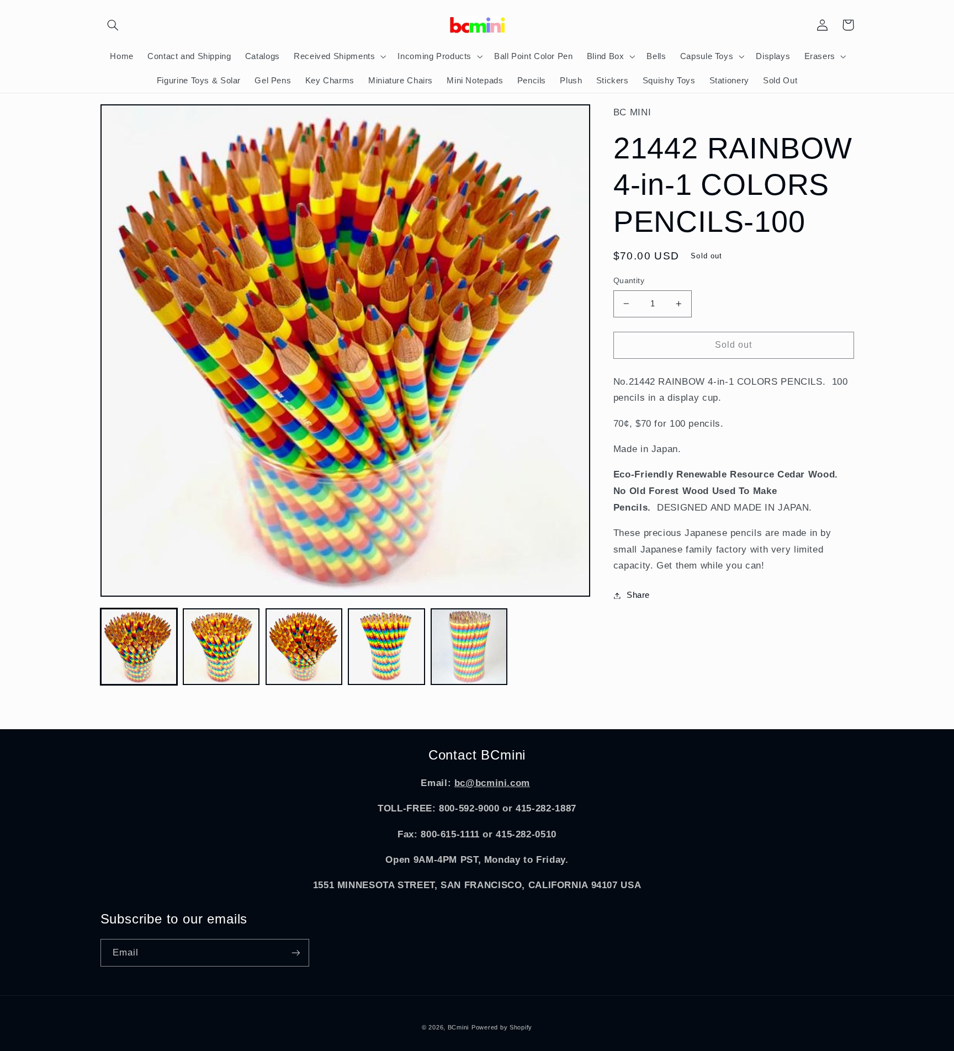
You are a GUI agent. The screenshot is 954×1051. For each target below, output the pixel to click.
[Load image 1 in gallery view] (138, 646)
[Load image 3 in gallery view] (304, 646)
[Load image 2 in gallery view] (221, 646)
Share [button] (638, 595)
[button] (113, 25)
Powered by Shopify (501, 1027)
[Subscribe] (295, 952)
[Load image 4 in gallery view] (386, 646)
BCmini (458, 1027)
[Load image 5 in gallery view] (469, 646)
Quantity (628, 281)
